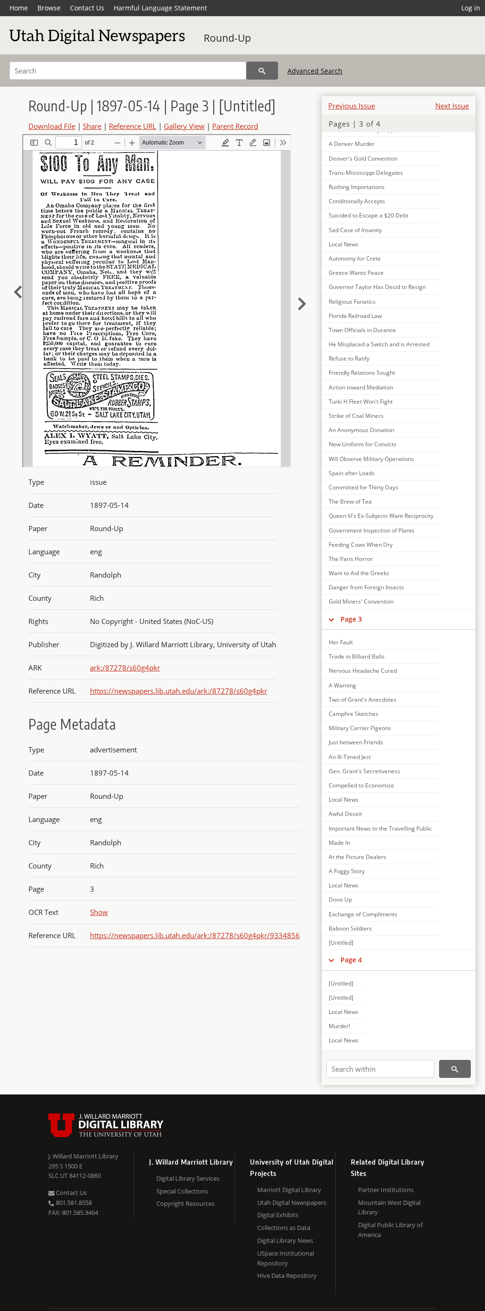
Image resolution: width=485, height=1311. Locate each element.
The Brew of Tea (350, 501)
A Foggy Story (347, 871)
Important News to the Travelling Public (380, 828)
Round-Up (227, 38)
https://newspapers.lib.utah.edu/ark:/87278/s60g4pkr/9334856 (195, 935)
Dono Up (340, 899)
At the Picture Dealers (357, 857)
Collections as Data (283, 1227)
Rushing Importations (357, 187)
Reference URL (132, 126)
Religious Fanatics (352, 302)
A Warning (342, 685)
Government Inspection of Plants (371, 530)
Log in (470, 7)
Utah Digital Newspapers (291, 1202)
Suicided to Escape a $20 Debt (368, 215)
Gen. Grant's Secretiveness (364, 771)
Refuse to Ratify (349, 358)
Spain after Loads (352, 473)
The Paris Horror (351, 559)
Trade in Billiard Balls (357, 656)
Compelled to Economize (361, 785)
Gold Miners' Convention (361, 601)
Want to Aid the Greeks (359, 573)
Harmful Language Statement (160, 7)
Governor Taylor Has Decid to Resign (377, 287)
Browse (49, 7)
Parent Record (235, 126)
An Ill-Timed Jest (350, 757)
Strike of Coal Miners (356, 416)
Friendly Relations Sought (362, 373)
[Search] (262, 71)
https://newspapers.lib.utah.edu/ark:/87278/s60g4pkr (178, 691)
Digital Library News (285, 1240)
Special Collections (182, 1191)
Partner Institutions (385, 1189)
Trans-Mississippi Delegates (366, 173)
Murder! (339, 1026)
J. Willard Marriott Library (83, 1156)
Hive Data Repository (287, 1275)
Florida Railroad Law (355, 316)
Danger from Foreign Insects (366, 587)
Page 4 (351, 959)
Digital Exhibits (277, 1215)
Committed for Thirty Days (363, 487)
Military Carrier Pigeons (360, 728)
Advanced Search (314, 70)
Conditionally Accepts (357, 201)
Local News (344, 244)
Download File (51, 126)
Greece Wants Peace (356, 273)
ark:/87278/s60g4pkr (125, 667)
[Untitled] (341, 943)
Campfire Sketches (353, 714)
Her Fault (341, 642)
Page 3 (351, 619)
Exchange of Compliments (363, 914)
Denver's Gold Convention (363, 158)
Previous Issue (351, 105)
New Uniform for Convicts (362, 444)
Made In (339, 843)
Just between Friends (356, 742)
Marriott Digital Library (289, 1189)
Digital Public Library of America (390, 1230)
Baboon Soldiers (350, 928)
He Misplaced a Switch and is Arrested (379, 344)
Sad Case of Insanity (355, 230)
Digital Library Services (187, 1178)
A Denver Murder (352, 144)
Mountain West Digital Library (389, 1207)
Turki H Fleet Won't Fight (361, 402)
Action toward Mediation (361, 387)
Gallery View (184, 126)
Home (18, 7)
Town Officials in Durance (362, 330)
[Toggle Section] (331, 619)
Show (99, 912)
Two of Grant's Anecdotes (362, 700)
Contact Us (87, 7)
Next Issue (452, 105)
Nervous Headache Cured (363, 671)
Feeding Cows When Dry (361, 545)
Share (92, 126)
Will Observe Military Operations (371, 459)
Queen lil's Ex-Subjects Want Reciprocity (381, 516)
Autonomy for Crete (355, 258)
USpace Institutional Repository (285, 1258)
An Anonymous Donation (361, 430)
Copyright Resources (185, 1203)
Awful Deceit (345, 814)
